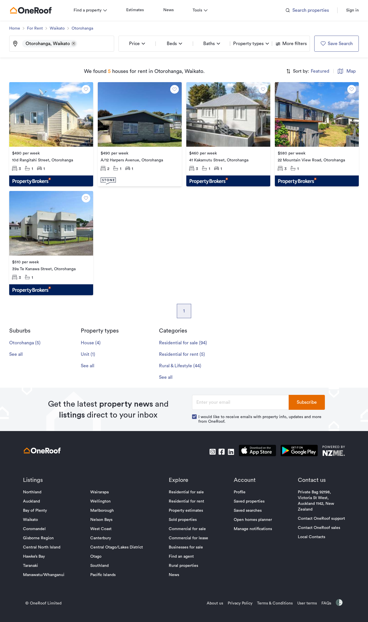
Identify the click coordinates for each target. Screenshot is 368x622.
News (168, 10)
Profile (240, 492)
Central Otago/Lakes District (116, 547)
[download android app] (299, 451)
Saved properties (249, 501)
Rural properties (183, 566)
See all (16, 354)
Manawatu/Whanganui (43, 575)
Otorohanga (82, 28)
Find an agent (181, 557)
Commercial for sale (187, 529)
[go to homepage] (30, 10)
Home (14, 28)
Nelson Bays (101, 520)
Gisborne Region (38, 538)
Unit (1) (88, 354)
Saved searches (248, 511)
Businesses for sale (186, 547)
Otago (95, 557)
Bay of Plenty (35, 511)
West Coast (101, 529)
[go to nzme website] (333, 451)
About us (215, 603)
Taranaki (30, 566)
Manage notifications (253, 529)
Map (351, 71)
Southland (99, 566)
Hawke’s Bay (34, 557)
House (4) (91, 343)
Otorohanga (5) (25, 343)
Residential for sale (186, 492)
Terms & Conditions (275, 603)
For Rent (35, 28)
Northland (32, 492)
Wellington (100, 501)
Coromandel (34, 529)
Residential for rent (186, 501)
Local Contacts (311, 537)
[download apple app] (257, 451)
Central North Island (41, 547)
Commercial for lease (188, 538)
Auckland (31, 501)
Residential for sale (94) (183, 343)
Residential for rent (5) (182, 354)
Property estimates (186, 511)
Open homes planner (253, 520)
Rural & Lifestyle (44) (180, 366)
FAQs (326, 603)
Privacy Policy (240, 603)
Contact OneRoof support (321, 519)
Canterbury (100, 538)
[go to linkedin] (230, 451)
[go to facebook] (221, 451)
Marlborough (102, 511)
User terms (307, 603)
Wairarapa (99, 492)
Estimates (135, 10)
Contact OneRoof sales (319, 528)
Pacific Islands (103, 575)
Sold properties (183, 520)
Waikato (57, 28)
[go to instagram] (212, 451)
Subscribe (307, 402)
